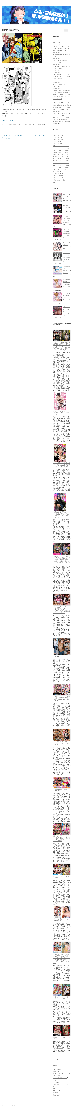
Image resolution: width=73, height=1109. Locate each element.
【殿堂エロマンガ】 (58, 139)
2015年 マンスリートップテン (61, 146)
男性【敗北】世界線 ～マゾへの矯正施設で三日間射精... (66, 233)
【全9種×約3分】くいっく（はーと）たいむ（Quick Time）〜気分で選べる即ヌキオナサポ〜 (62, 48)
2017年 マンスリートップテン (61, 150)
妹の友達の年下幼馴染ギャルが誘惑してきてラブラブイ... (66, 284)
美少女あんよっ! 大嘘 (39, 135)
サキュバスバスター (58, 1082)
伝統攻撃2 (55, 1093)
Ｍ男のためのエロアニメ (59, 171)
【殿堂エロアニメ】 (58, 135)
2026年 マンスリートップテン (61, 169)
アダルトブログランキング (60, 1078)
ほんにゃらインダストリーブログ (61, 1084)
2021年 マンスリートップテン (61, 158)
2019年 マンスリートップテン (61, 154)
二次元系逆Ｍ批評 (57, 1069)
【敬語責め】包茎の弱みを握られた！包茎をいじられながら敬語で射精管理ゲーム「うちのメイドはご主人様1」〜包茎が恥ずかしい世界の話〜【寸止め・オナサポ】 (61, 117)
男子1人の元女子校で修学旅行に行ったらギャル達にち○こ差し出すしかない (61, 68)
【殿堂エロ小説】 (57, 143)
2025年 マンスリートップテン (61, 167)
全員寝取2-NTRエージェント (66, 207)
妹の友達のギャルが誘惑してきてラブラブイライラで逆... (66, 298)
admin (43, 124)
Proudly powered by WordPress (9, 1105)
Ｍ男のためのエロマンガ (59, 175)
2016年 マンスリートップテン (61, 148)
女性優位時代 (56, 1095)
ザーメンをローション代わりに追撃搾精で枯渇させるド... (66, 257)
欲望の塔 (55, 1071)
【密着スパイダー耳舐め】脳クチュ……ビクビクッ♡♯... (66, 311)
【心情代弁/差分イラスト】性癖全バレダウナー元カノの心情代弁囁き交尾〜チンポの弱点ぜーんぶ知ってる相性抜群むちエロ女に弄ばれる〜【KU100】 (62, 95)
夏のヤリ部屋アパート (59, 42)
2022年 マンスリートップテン (61, 161)
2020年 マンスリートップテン (61, 156)
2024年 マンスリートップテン (61, 165)
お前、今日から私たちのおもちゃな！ (66, 196)
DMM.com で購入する (8, 120)
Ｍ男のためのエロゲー (59, 173)
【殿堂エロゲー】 (57, 137)
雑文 (54, 182)
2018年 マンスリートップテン (61, 152)
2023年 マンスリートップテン (61, 163)
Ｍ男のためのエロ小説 (59, 180)
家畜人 (54, 1080)
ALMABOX (56, 1090)
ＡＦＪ (54, 1088)
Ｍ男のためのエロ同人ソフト (16, 124)
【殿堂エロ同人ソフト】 (59, 141)
